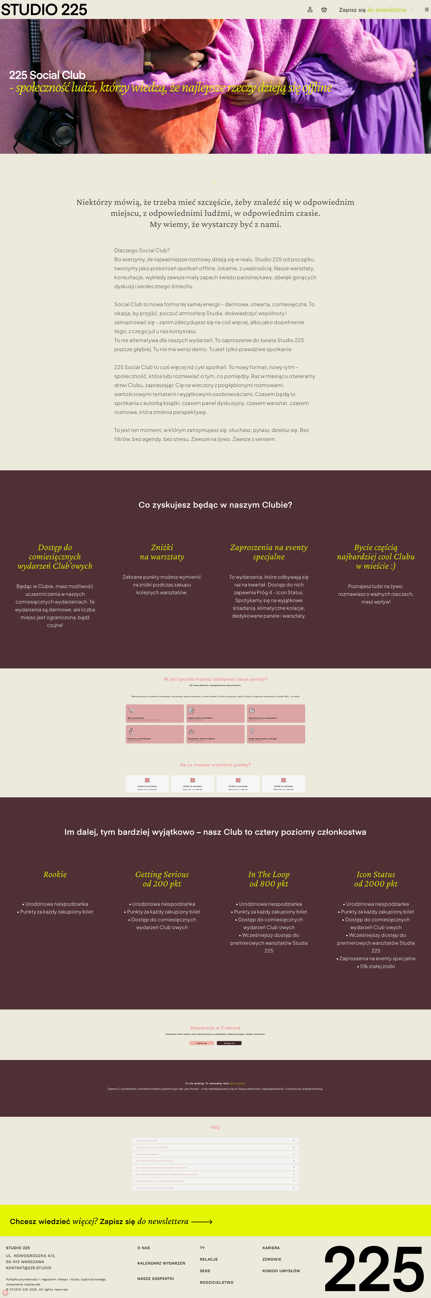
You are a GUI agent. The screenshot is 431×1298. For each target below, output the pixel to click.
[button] (324, 9)
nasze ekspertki (155, 1279)
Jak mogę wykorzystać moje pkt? (152, 1147)
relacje (209, 1259)
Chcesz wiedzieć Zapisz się (99, 1220)
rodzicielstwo (216, 1282)
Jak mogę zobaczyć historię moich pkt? (155, 1188)
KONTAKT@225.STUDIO (28, 1268)
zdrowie (271, 1259)
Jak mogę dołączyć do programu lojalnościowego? (160, 1181)
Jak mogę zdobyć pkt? (146, 1140)
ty (202, 1248)
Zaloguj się (229, 1043)
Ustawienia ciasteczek (23, 1284)
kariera (271, 1248)
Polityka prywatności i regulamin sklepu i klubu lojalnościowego (55, 1279)
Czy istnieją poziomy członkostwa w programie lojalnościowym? (167, 1174)
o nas (143, 1248)
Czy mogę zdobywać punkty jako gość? (155, 1161)
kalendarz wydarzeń (161, 1263)
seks (205, 1271)
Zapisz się (202, 1043)
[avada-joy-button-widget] (5, 1292)
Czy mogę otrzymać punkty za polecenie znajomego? (161, 1167)
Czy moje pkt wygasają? (147, 1154)
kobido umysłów (281, 1271)
